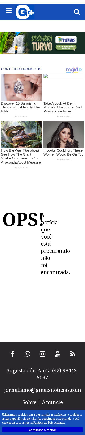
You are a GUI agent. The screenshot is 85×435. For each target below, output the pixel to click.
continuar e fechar (42, 430)
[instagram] (42, 354)
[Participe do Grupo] (27, 354)
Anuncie (52, 402)
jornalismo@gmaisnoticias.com (42, 389)
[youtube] (57, 354)
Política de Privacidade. (49, 423)
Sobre (29, 402)
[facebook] (12, 354)
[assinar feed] (73, 354)
